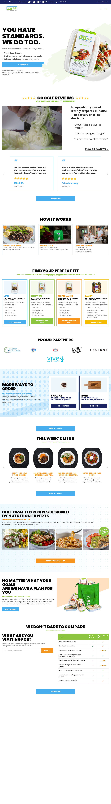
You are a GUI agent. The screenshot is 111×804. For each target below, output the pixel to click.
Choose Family (96, 322)
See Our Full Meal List (55, 561)
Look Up (47, 650)
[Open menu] (105, 8)
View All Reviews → (97, 149)
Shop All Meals (55, 428)
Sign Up (105, 2)
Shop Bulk (94, 406)
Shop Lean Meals (15, 322)
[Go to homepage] (12, 8)
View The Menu (10, 609)
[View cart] (100, 9)
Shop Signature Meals (42, 321)
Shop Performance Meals (69, 321)
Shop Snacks (63, 406)
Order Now (23, 65)
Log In (98, 2)
